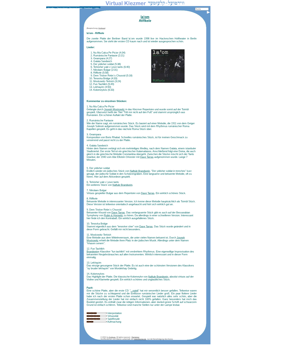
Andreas (101, 28)
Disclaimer (135, 337)
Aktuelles (51, 8)
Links (96, 8)
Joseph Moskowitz (114, 109)
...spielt (134, 290)
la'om (145, 17)
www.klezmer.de (140, 339)
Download (88, 8)
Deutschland (62, 8)
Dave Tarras (147, 156)
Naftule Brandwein (140, 170)
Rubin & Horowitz (113, 215)
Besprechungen (75, 8)
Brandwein (92, 251)
